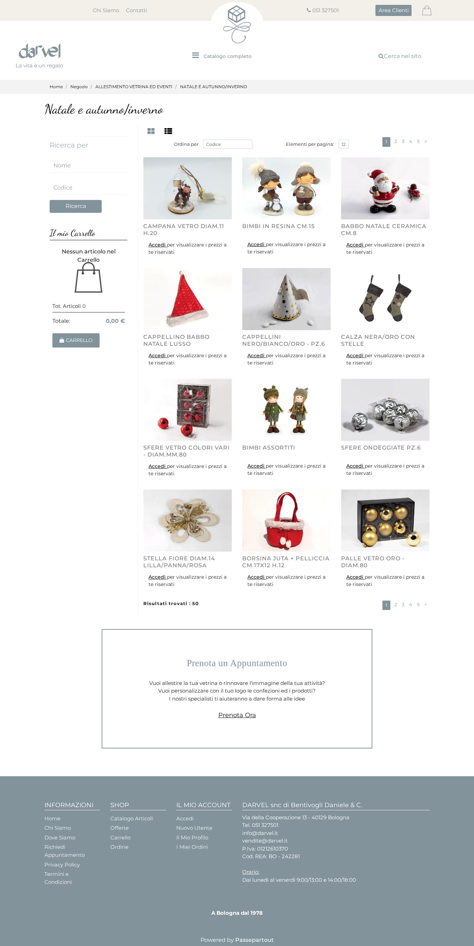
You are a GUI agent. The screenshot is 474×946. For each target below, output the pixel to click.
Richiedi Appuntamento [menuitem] (64, 851)
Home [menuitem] (52, 818)
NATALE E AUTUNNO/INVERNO (213, 86)
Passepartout (254, 940)
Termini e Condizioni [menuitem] (58, 878)
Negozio (79, 86)
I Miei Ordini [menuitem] (192, 847)
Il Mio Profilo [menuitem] (192, 837)
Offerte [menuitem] (119, 827)
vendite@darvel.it (265, 840)
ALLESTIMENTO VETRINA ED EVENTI (133, 86)
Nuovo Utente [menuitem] (194, 827)
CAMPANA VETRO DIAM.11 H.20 (183, 229)
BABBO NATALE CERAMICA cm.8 (383, 229)
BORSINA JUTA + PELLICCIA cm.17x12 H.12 (286, 561)
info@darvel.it (260, 833)
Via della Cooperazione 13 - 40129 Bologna (295, 817)
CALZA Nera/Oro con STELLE (378, 340)
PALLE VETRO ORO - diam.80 (373, 561)
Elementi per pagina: (310, 144)
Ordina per (186, 144)
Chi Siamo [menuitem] (106, 10)
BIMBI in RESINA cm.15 (278, 226)
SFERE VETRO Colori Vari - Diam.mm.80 (186, 451)
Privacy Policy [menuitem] (62, 864)
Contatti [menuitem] (136, 10)
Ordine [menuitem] (119, 847)
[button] (76, 206)
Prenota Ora (237, 715)
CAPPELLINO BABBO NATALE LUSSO (176, 340)
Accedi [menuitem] (185, 818)
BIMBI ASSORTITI (268, 447)
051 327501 (325, 10)
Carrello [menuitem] (120, 837)
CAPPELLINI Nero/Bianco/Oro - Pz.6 (283, 340)
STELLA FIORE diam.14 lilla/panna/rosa (179, 561)
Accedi (158, 245)
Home (56, 86)
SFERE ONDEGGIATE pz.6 (381, 447)
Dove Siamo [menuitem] (59, 837)
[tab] (152, 131)
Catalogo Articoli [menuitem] (131, 818)
